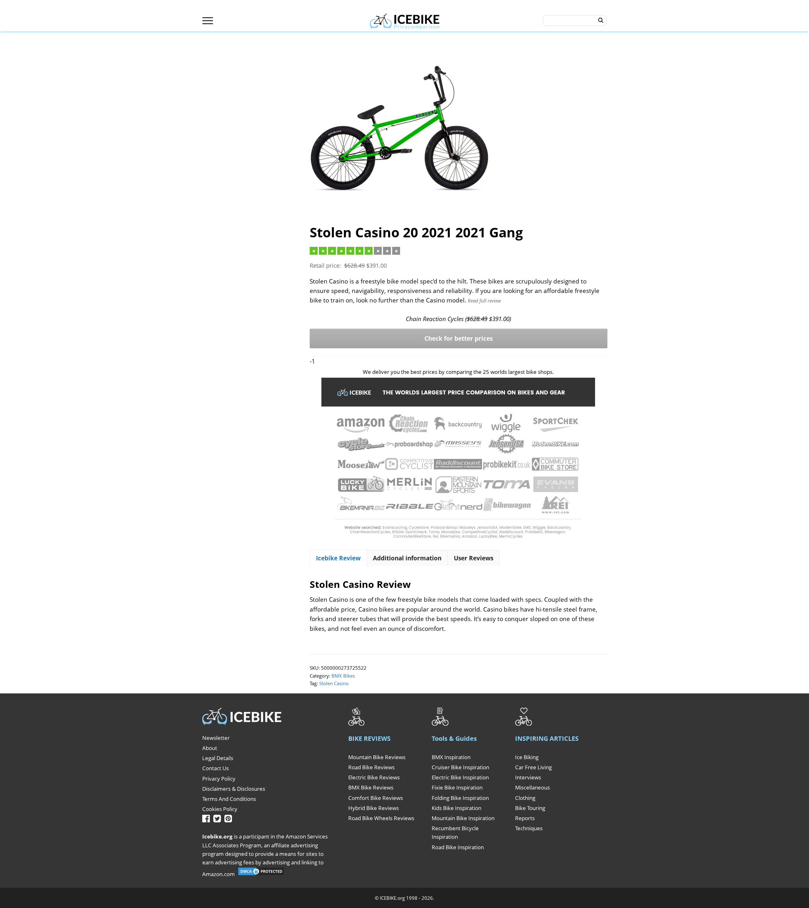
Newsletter (216, 737)
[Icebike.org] (405, 20)
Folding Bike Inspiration (460, 797)
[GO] (600, 20)
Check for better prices (458, 338)
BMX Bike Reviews (370, 787)
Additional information (407, 558)
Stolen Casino (334, 683)
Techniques (529, 828)
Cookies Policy (219, 809)
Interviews (528, 777)
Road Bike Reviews (371, 767)
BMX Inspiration (451, 757)
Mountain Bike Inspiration (463, 818)
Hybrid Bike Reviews (373, 808)
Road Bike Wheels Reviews (381, 818)
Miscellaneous (532, 787)
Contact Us (215, 768)
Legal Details (217, 758)
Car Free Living (533, 767)
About (209, 748)
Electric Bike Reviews (374, 777)
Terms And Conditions (229, 798)
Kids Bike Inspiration (456, 808)
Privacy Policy (218, 778)
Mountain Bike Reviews (376, 757)
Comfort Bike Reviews (375, 797)
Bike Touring (530, 808)
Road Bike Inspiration (458, 847)
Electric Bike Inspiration (460, 777)
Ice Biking (526, 757)
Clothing (525, 797)
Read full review (484, 300)
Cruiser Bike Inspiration (460, 767)
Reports (525, 818)
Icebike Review (338, 558)
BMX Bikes (343, 676)
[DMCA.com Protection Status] (261, 874)
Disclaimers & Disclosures (233, 788)
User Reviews (473, 558)
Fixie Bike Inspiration (457, 787)
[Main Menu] (207, 21)
